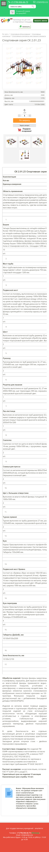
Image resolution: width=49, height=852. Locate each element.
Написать (26, 27)
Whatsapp (35, 833)
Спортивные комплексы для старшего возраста (29, 36)
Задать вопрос (24, 125)
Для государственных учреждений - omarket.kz (24, 828)
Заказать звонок (40, 21)
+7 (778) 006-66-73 (19, 2)
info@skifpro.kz (42, 2)
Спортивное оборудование (20, 34)
